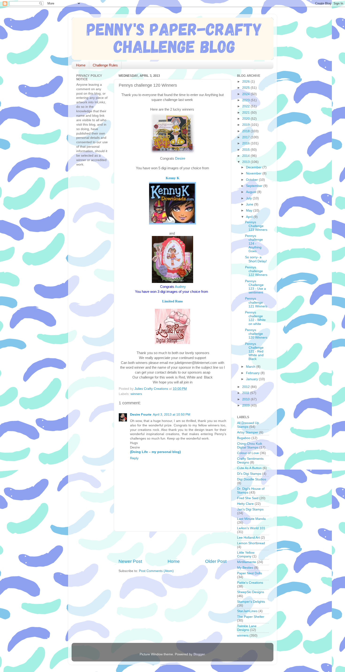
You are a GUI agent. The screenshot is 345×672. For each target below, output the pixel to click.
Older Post (215, 561)
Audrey (180, 287)
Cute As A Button (249, 468)
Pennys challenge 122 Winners (256, 271)
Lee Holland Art (248, 537)
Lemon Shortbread (251, 543)
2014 (246, 156)
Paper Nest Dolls (249, 573)
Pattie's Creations (250, 582)
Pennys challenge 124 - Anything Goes (254, 243)
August (251, 192)
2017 (246, 137)
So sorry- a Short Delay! (256, 259)
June (250, 204)
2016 (246, 143)
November (254, 173)
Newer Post (130, 561)
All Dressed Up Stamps (248, 425)
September (254, 186)
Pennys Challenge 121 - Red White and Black (254, 351)
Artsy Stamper (247, 432)
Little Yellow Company (245, 554)
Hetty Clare (245, 504)
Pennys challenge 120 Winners (256, 333)
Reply (134, 458)
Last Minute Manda (251, 519)
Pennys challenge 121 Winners (256, 302)
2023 (246, 100)
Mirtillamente (246, 562)
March (251, 366)
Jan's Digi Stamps (250, 509)
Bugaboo (243, 438)
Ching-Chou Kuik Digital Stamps (249, 445)
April (249, 217)
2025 (246, 87)
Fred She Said (247, 498)
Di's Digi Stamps (249, 473)
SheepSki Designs (250, 592)
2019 (246, 125)
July (249, 198)
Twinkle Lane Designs (247, 628)
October (252, 180)
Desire (180, 158)
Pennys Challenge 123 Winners (256, 226)
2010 (246, 399)
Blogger (199, 654)
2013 (246, 162)
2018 (246, 131)
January (252, 379)
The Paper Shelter (250, 616)
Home (80, 65)
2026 (246, 81)
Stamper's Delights (251, 601)
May (249, 210)
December (254, 167)
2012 (246, 387)
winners (136, 394)
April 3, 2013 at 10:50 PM (171, 414)
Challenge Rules (105, 65)
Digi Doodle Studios (251, 479)
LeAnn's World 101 (251, 528)
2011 (246, 393)
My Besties (245, 567)
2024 (246, 94)
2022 (246, 106)
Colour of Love (248, 453)
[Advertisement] (173, 545)
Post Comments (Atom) (156, 571)
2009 (246, 405)
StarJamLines (247, 611)
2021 (246, 112)
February (253, 373)
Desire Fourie (140, 414)
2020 (246, 118)
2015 (246, 149)
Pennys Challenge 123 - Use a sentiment (255, 286)
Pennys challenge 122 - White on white (255, 318)
